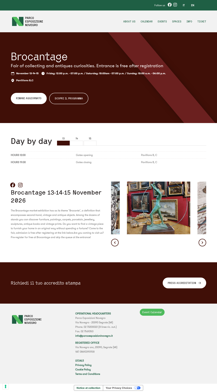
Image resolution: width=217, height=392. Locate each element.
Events (162, 21)
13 (63, 138)
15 (90, 138)
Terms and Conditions (87, 373)
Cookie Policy (83, 369)
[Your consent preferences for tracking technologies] (6, 386)
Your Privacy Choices (119, 387)
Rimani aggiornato (28, 98)
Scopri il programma (69, 98)
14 (77, 138)
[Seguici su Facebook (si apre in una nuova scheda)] (12, 185)
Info (189, 21)
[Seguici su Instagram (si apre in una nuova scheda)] (20, 185)
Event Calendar (152, 312)
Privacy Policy (83, 365)
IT (184, 5)
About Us (129, 21)
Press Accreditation (182, 283)
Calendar (147, 21)
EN (192, 5)
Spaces (176, 21)
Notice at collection (88, 387)
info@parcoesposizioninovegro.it (94, 335)
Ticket (201, 21)
